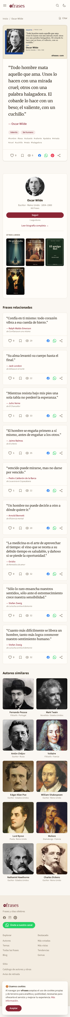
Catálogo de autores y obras (17, 969)
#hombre (12, 138)
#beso (20, 138)
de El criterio (11, 444)
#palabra (47, 138)
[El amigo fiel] (55, 252)
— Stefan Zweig (14, 603)
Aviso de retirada (11, 974)
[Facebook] (4, 917)
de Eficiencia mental (14, 518)
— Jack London (14, 366)
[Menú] (4, 5)
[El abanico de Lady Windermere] (35, 252)
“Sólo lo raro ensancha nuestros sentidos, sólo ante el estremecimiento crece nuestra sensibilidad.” (34, 593)
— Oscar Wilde (17, 124)
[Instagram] (10, 917)
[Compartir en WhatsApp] (46, 155)
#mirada (55, 138)
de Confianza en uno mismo (18, 331)
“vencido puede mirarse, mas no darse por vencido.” (34, 470)
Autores (7, 941)
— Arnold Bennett (15, 515)
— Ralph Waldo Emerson (18, 328)
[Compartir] (59, 155)
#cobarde (28, 138)
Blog (5, 955)
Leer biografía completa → (35, 225)
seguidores (35, 220)
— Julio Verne (13, 403)
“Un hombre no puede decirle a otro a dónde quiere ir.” (33, 508)
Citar (64, 18)
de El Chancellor (13, 406)
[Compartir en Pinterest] (52, 155)
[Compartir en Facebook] (39, 155)
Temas (6, 945)
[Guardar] (22, 155)
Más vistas (43, 945)
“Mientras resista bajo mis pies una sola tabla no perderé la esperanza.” (32, 395)
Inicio (5, 18)
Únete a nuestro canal (21, 925)
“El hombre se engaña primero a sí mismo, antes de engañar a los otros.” (33, 433)
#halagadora (36, 142)
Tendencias (43, 950)
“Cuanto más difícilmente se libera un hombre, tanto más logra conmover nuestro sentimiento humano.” (34, 635)
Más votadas (44, 941)
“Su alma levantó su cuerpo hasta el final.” (32, 358)
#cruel (11, 142)
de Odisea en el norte (15, 369)
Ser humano (28, 132)
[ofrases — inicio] (18, 5)
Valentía (13, 132)
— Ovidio (10, 561)
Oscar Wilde (17, 18)
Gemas (41, 955)
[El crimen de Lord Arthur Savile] (15, 281)
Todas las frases (11, 950)
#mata (27, 142)
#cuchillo (19, 142)
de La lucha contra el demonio (19, 606)
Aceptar (14, 1008)
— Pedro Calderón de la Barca (21, 478)
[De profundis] (15, 252)
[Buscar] (57, 5)
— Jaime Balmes (14, 441)
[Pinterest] (15, 917)
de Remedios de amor (15, 564)
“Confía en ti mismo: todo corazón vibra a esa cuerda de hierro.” (31, 320)
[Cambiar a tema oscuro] (64, 5)
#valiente (38, 138)
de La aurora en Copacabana (18, 481)
